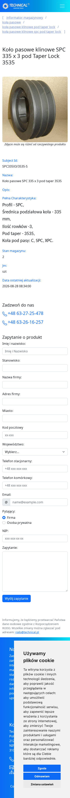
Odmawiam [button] (42, 776)
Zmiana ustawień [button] (42, 784)
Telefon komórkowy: (17, 478)
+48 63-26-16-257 (25, 322)
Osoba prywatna (19, 522)
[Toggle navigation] (62, 6)
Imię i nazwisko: (14, 343)
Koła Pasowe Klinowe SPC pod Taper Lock (31, 31)
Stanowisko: (11, 360)
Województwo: (13, 444)
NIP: (5, 531)
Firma (11, 517)
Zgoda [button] (42, 768)
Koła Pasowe (11, 22)
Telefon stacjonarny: (17, 461)
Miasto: (7, 411)
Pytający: (8, 511)
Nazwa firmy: (12, 377)
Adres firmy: (11, 394)
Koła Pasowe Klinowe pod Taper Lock (28, 27)
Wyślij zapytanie (16, 598)
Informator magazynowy (24, 17)
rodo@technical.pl (27, 632)
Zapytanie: (10, 547)
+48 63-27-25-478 (25, 313)
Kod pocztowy (12, 427)
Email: (6, 494)
